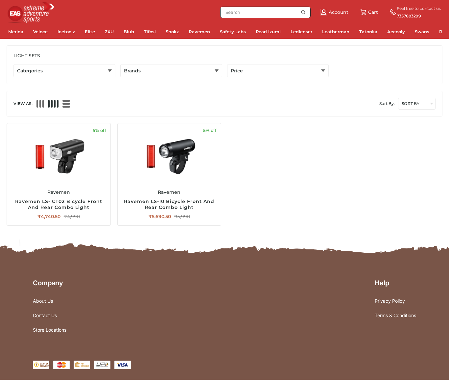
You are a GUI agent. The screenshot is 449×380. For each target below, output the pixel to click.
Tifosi (150, 31)
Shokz (172, 31)
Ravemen (199, 31)
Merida (15, 31)
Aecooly (396, 31)
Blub (129, 31)
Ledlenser (301, 31)
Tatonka (368, 31)
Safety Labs (233, 31)
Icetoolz (66, 31)
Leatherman (335, 31)
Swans (422, 31)
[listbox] (265, 12)
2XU (109, 31)
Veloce (40, 31)
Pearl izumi (268, 31)
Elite (90, 31)
